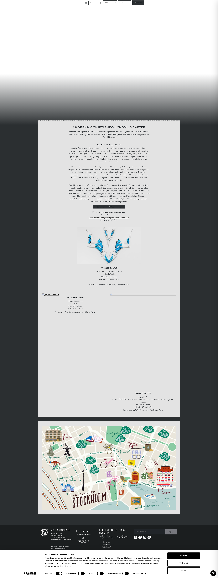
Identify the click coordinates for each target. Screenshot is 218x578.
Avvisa (183, 571)
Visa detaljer (138, 573)
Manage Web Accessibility (59, 548)
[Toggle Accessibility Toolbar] (213, 573)
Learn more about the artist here (109, 207)
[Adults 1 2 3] (110, 2)
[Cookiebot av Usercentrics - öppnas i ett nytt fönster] (30, 573)
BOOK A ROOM (175, 3)
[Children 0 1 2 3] (125, 2)
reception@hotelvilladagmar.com (61, 539)
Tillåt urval (184, 563)
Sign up (171, 532)
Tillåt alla (183, 556)
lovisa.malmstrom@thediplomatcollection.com (109, 217)
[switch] (81, 573)
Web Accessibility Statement (60, 546)
